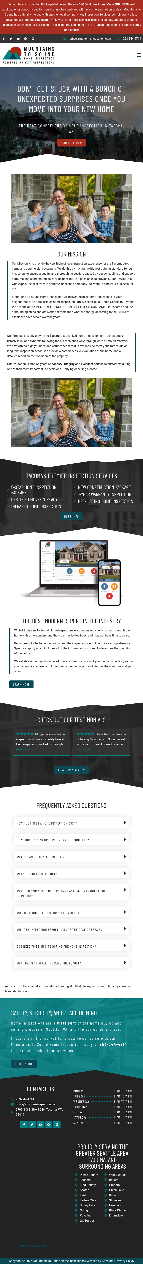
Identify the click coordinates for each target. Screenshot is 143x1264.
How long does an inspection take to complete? (53, 840)
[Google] (32, 38)
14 (96, 759)
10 (81, 759)
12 (88, 759)
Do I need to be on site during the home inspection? (56, 946)
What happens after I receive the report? (49, 963)
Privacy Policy (125, 1261)
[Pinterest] (25, 38)
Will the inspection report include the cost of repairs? (60, 929)
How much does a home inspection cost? (47, 823)
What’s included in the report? (40, 857)
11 (84, 759)
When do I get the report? (37, 874)
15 (99, 759)
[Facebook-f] (3, 38)
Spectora (108, 1261)
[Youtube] (18, 38)
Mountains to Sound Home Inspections (59, 1261)
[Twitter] (11, 38)
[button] (100, 55)
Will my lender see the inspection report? (49, 913)
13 (92, 759)
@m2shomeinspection (33, 1245)
